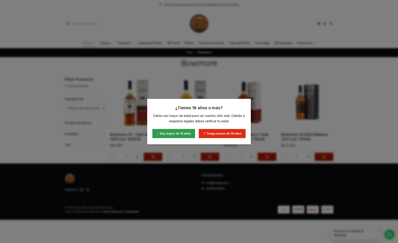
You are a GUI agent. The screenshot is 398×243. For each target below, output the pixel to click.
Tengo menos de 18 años (223, 133)
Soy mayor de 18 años (175, 133)
